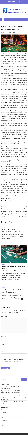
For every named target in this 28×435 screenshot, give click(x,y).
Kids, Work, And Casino (8, 229)
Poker (2, 425)
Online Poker (4, 420)
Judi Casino (3, 423)
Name (3, 336)
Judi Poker (3, 417)
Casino (9, 198)
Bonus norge (19, 111)
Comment (4, 316)
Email (3, 344)
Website (3, 351)
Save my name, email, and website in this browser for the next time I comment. (14, 361)
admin (19, 33)
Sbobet (2, 415)
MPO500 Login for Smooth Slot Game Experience (12, 395)
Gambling (3, 412)
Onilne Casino (10, 201)
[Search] (25, 19)
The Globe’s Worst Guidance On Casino (13, 290)
